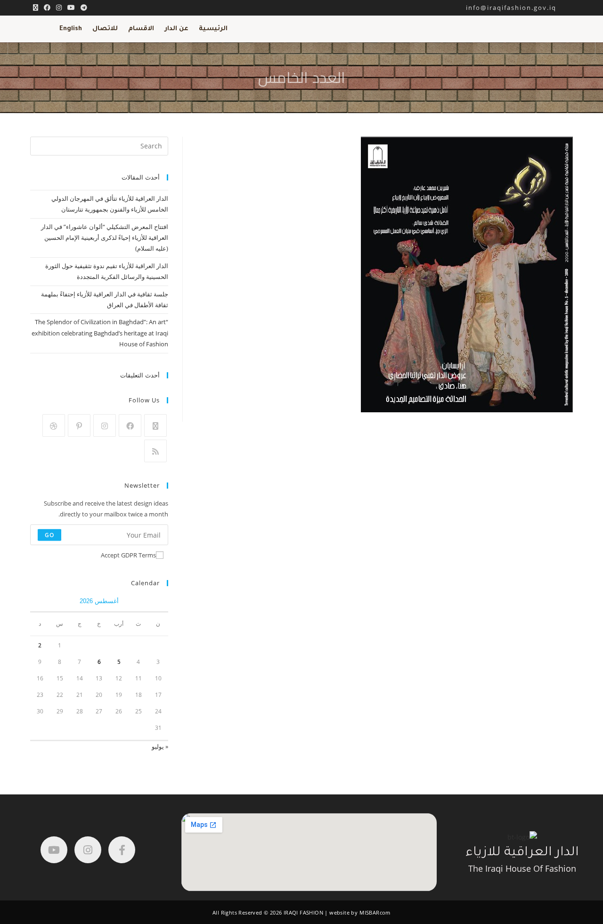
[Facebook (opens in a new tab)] (47, 7)
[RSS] (155, 451)
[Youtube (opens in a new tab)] (71, 7)
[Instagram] (104, 425)
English (70, 29)
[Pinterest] (79, 425)
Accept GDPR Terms (128, 555)
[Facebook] (130, 425)
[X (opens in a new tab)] (35, 7)
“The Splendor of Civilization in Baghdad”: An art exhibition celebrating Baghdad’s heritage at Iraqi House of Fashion (100, 333)
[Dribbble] (53, 425)
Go (49, 535)
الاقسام (141, 29)
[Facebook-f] (121, 849)
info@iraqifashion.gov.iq (519, 7)
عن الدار (176, 29)
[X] (155, 425)
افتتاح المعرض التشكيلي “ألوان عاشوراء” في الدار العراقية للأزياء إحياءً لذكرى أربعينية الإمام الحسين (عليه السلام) (104, 237)
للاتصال (105, 29)
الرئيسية (213, 29)
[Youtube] (54, 849)
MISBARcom (375, 912)
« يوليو (160, 746)
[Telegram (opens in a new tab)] (82, 7)
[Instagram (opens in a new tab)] (59, 7)
